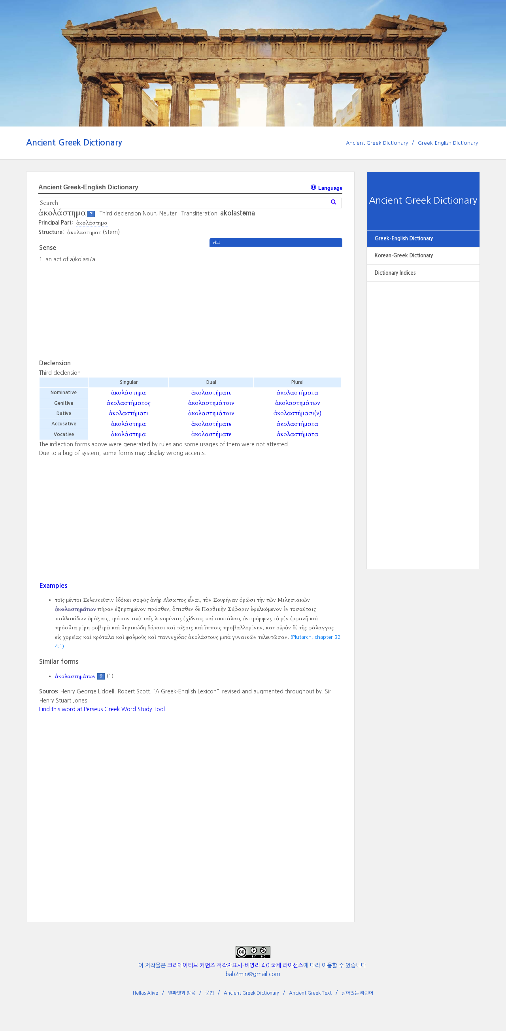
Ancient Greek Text (310, 993)
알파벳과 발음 (181, 993)
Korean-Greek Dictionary (404, 255)
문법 (209, 993)
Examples (53, 585)
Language (329, 188)
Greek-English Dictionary (448, 142)
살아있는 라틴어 (357, 993)
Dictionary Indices (395, 273)
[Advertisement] (423, 417)
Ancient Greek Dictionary (74, 142)
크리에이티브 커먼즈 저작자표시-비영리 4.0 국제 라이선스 (235, 965)
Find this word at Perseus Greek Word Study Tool (102, 709)
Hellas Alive (145, 993)
